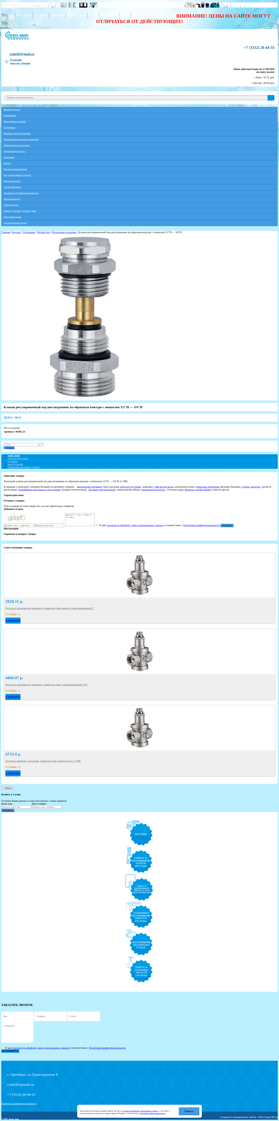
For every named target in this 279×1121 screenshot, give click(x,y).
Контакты (139, 15)
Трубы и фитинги (12, 187)
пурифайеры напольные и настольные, (39, 489)
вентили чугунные (130, 486)
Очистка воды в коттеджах (17, 145)
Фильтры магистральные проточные (21, 139)
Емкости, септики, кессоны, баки (20, 211)
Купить (10, 447)
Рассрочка (41, 15)
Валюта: (156, 15)
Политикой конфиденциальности (201, 525)
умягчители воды (163, 486)
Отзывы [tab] (13, 461)
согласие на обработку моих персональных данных (135, 525)
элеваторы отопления (207, 486)
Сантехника (9, 127)
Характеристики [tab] (18, 459)
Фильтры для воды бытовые (17, 133)
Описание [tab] (14, 456)
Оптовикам (24, 15)
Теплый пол (43, 232)
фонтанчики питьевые (89, 486)
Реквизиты (57, 15)
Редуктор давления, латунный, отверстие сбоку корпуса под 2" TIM (42, 761)
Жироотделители (12, 199)
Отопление (9, 157)
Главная (8, 15)
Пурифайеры (10, 115)
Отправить (227, 525)
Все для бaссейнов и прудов (17, 175)
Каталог (16, 232)
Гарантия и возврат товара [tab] (24, 467)
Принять (189, 1111)
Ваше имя (6, 803)
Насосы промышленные (15, 169)
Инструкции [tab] (15, 464)
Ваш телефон (39, 803)
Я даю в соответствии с (159, 525)
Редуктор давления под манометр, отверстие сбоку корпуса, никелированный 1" (50, 608)
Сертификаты (109, 15)
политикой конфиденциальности (152, 1113)
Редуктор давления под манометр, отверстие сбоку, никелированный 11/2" (46, 684)
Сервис (93, 15)
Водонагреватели (12, 181)
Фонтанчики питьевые (15, 121)
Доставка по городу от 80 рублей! (35, 4)
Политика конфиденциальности (19, 1103)
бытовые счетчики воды (101, 489)
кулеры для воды (251, 486)
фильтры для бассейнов (198, 489)
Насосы (7, 163)
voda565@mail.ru (21, 54)
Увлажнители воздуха (14, 151)
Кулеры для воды (12, 109)
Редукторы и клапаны (64, 232)
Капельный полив (12, 217)
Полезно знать (76, 15)
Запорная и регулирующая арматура (21, 193)
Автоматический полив (15, 223)
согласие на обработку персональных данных (140, 1111)
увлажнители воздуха (153, 489)
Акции (125, 15)
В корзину (13, 620)
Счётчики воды (11, 205)
